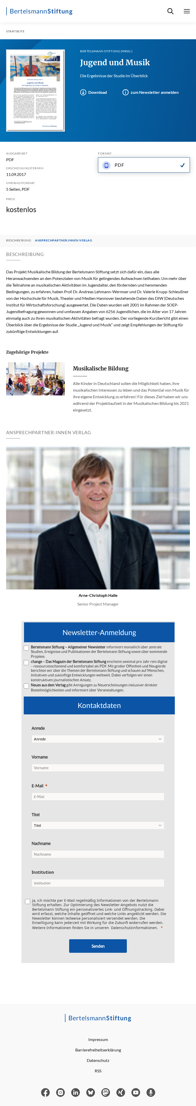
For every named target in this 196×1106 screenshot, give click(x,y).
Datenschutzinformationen (134, 927)
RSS (98, 1070)
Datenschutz (98, 1060)
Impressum (98, 1039)
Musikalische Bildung (100, 368)
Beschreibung (18, 240)
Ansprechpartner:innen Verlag (63, 240)
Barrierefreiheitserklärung (98, 1049)
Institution (43, 872)
